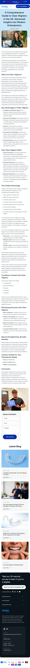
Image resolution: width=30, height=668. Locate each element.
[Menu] (10, 6)
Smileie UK (12, 659)
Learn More (6, 477)
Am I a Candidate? (22, 6)
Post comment (10, 437)
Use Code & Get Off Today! (15, 2)
